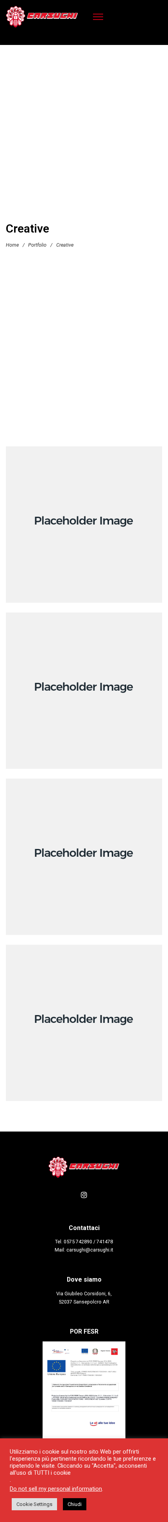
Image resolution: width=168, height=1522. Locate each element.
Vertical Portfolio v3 (84, 1025)
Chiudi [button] (75, 1504)
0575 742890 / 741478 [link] (88, 1241)
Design (98, 704)
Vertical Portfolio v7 (84, 693)
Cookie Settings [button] (34, 1504)
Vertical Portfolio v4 (84, 527)
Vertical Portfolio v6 (84, 859)
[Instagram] (84, 1195)
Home (12, 245)
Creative (88, 538)
